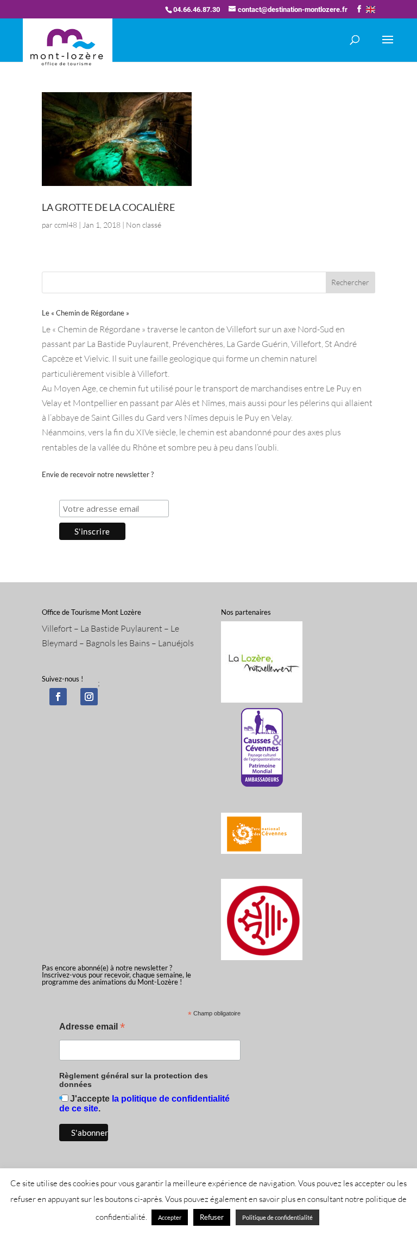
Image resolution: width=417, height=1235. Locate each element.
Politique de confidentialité (277, 1217)
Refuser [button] (212, 1217)
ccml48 (65, 224)
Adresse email (92, 1027)
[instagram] (89, 696)
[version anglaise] (370, 9)
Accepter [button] (169, 1217)
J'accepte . (144, 1103)
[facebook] (58, 696)
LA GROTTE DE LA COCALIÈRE (108, 207)
